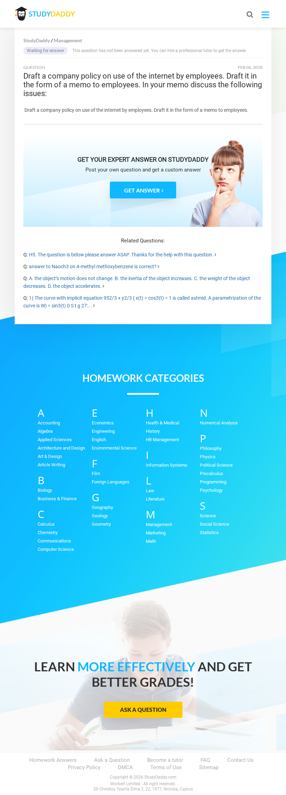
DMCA (125, 767)
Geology (100, 515)
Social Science (214, 524)
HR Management (162, 439)
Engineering (103, 431)
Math (151, 541)
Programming (213, 481)
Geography (102, 507)
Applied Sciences (55, 439)
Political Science (216, 465)
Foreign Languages (110, 481)
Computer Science (56, 549)
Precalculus (211, 473)
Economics (103, 422)
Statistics (209, 532)
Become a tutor (165, 760)
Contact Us (240, 760)
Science (208, 515)
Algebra (45, 431)
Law (150, 490)
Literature (155, 499)
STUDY (52, 14)
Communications (54, 541)
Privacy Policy (84, 767)
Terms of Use (166, 767)
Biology (45, 490)
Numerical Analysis (219, 422)
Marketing (156, 532)
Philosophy (210, 448)
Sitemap (208, 767)
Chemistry (48, 532)
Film (96, 473)
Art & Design (50, 456)
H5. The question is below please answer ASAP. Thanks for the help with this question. (121, 254)
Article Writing (51, 464)
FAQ (205, 760)
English (99, 439)
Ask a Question (143, 709)
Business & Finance (57, 498)
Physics (208, 456)
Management (159, 524)
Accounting (49, 422)
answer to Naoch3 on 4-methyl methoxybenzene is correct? (93, 266)
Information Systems (166, 465)
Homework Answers (53, 760)
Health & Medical (162, 422)
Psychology (211, 490)
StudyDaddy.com (160, 777)
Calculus (46, 524)
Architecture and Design (61, 448)
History (153, 431)
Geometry (101, 524)
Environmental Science (114, 448)
